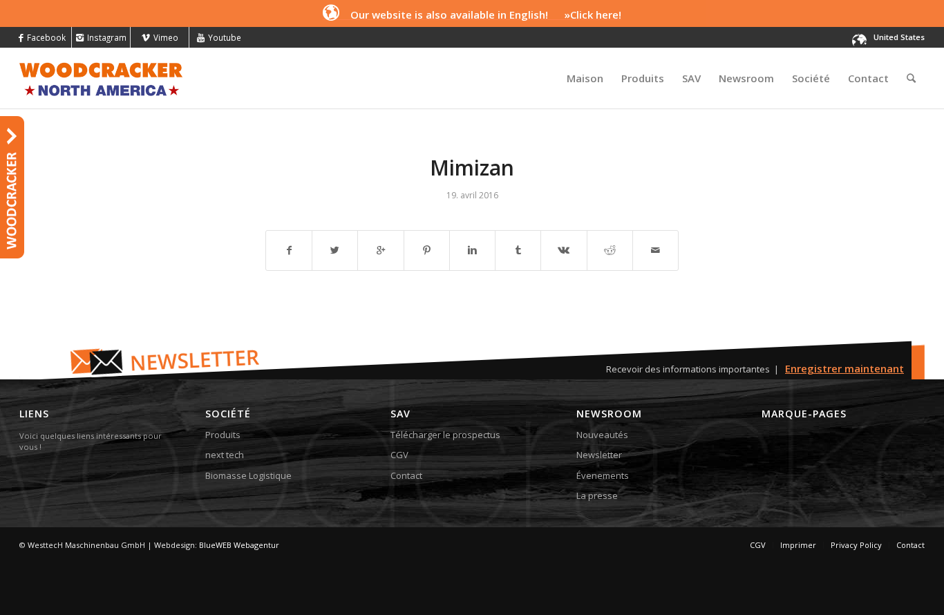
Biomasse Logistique (248, 475)
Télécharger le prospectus (445, 434)
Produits (222, 434)
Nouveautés (602, 434)
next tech (224, 454)
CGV (399, 454)
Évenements (602, 475)
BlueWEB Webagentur (239, 545)
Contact (406, 475)
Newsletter (599, 454)
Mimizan (472, 167)
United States (899, 37)
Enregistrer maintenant (844, 368)
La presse (597, 495)
